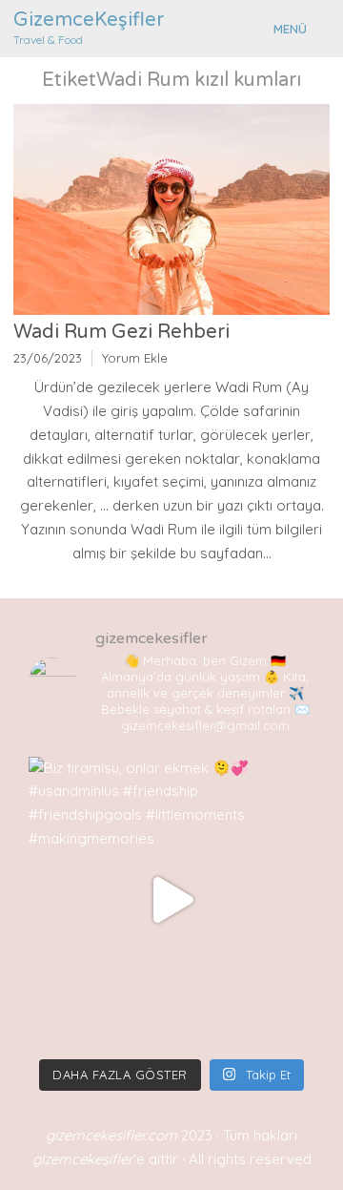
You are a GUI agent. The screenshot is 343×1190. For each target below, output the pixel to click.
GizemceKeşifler (88, 20)
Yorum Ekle (135, 357)
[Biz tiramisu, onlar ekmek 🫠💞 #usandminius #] (171, 900)
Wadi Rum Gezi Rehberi (121, 332)
